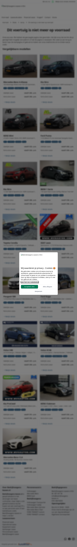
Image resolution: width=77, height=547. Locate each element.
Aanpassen (38, 291)
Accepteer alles (29, 287)
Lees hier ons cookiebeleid (30, 282)
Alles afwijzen (47, 287)
